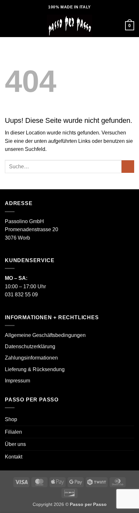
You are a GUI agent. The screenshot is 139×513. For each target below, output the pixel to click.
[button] (9, 26)
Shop (11, 419)
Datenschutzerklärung (30, 346)
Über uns (15, 444)
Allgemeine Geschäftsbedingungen (45, 335)
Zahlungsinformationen (31, 357)
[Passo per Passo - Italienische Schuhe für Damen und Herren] (69, 26)
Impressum (17, 380)
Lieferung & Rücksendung (35, 369)
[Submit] (128, 166)
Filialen (13, 432)
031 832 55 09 (21, 294)
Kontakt (13, 456)
